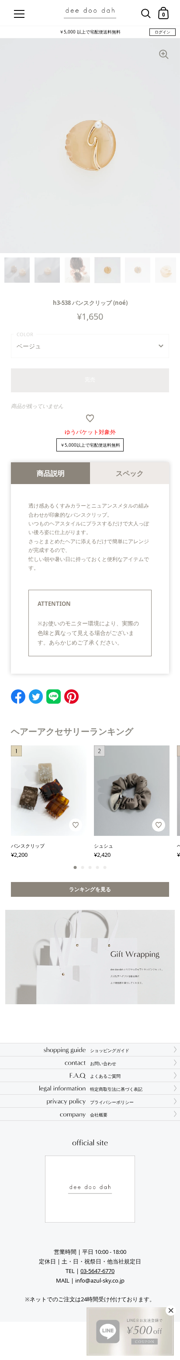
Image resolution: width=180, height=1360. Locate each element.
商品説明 (51, 473)
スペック (130, 473)
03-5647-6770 (97, 1271)
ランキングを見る (90, 889)
